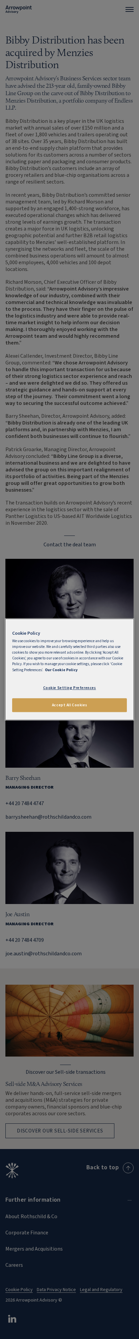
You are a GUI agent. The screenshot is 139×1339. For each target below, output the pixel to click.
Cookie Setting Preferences (69, 688)
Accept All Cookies (69, 705)
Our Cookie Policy (61, 670)
